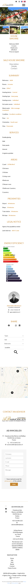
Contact (14, 68)
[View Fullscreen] (2, 374)
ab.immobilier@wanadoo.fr (15, 444)
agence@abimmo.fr (15, 312)
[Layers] (25, 369)
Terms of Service (15, 583)
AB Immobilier (14, 430)
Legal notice (21, 573)
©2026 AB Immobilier (9, 573)
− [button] (2, 371)
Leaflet (26, 397)
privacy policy (9, 481)
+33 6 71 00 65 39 (15, 310)
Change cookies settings (19, 575)
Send (14, 484)
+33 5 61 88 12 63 (15, 442)
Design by (16, 577)
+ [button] (2, 369)
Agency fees (6, 575)
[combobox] (14, 335)
